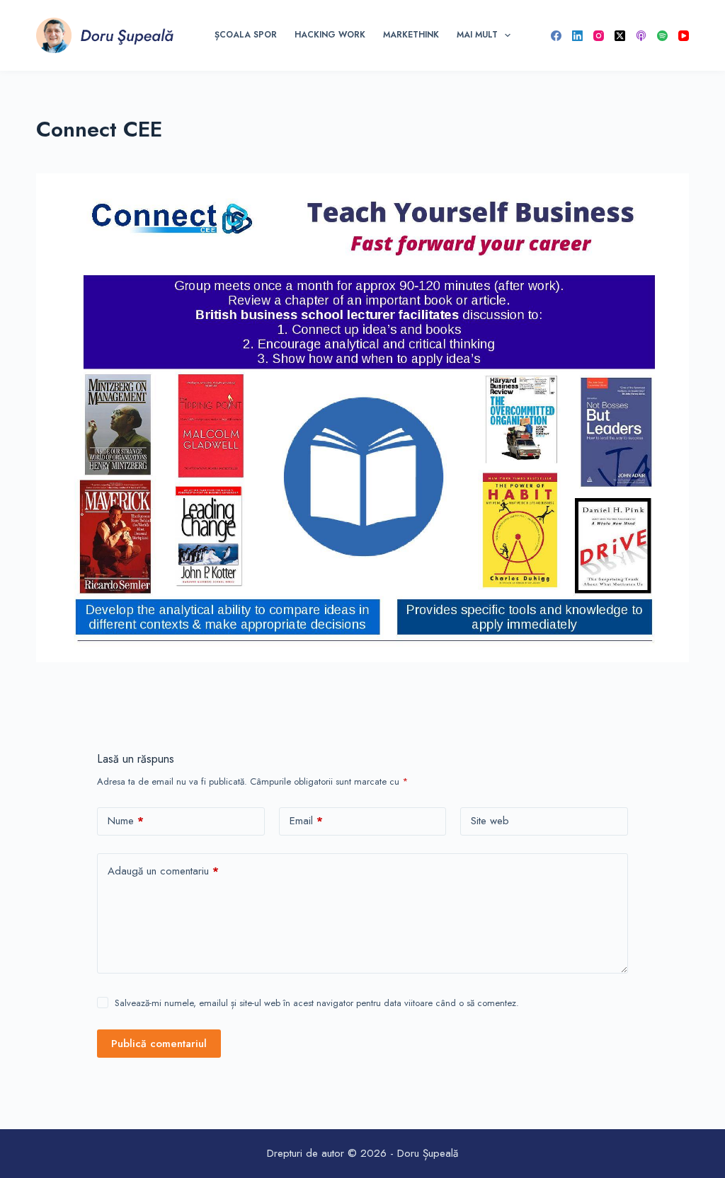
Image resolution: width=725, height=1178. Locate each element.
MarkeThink (411, 34)
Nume (126, 820)
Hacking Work (330, 34)
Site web (490, 820)
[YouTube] (683, 35)
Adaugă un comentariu (163, 871)
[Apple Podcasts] (641, 35)
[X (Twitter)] (620, 35)
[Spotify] (662, 35)
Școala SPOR (246, 34)
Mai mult (477, 34)
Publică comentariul (159, 1043)
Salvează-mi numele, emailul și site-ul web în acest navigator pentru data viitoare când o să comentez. (317, 1003)
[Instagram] (598, 35)
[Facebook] (556, 35)
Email (306, 820)
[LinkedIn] (577, 35)
